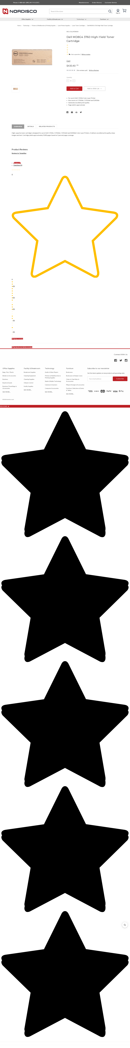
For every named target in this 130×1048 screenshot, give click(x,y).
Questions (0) (17, 165)
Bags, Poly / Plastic (8, 372)
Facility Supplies (28, 386)
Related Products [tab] (47, 126)
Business (5, 379)
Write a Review (94, 70)
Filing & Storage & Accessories (75, 385)
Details (30, 126)
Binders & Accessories (9, 376)
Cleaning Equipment (30, 376)
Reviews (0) (17, 163)
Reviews (4, 406)
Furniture (103, 19)
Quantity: (69, 77)
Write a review (86, 54)
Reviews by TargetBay (19, 153)
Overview (18, 126)
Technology (80, 19)
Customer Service (111, 2)
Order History (97, 2)
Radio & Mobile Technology (53, 381)
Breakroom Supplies (30, 372)
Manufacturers (84, 2)
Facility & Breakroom (54, 19)
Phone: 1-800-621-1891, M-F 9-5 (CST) (26, 2)
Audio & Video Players (51, 372)
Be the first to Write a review (23, 347)
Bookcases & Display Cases (74, 376)
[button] (67, 54)
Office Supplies (26, 19)
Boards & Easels (7, 383)
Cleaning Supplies (29, 379)
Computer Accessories (52, 388)
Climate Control (28, 383)
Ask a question (75, 54)
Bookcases (69, 372)
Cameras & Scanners (51, 385)
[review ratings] (67, 49)
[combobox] (80, 11)
